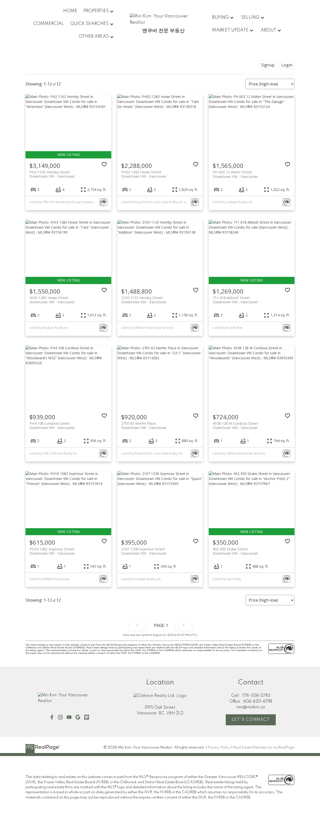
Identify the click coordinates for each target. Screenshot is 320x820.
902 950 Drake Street (235, 551)
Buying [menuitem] (220, 17)
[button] (52, 717)
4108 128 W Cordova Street (235, 425)
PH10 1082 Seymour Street (52, 551)
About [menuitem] (268, 30)
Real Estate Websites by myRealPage (263, 747)
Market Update (230, 30)
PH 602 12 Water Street (235, 174)
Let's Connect (251, 720)
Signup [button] (267, 65)
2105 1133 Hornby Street (143, 299)
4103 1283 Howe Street (52, 299)
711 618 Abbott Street (235, 299)
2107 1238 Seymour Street (143, 551)
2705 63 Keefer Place (143, 425)
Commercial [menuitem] (48, 23)
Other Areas (94, 36)
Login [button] (287, 65)
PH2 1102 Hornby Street (52, 174)
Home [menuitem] (70, 11)
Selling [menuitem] (250, 17)
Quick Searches (89, 23)
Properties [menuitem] (96, 11)
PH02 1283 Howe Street (143, 174)
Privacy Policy (219, 747)
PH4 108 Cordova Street (52, 425)
